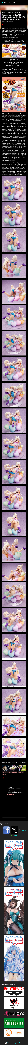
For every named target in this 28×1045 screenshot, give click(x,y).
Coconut (4, 772)
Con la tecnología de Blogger (15, 1043)
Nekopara (21, 772)
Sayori (4, 774)
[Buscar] (26, 2)
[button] (3, 24)
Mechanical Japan (9, 2)
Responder (10, 794)
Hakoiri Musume (13, 772)
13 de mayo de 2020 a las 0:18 (14, 788)
